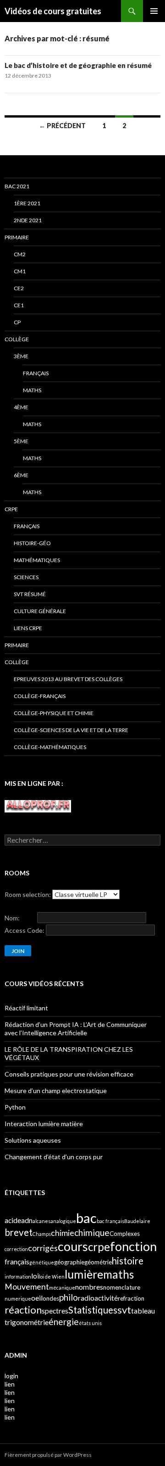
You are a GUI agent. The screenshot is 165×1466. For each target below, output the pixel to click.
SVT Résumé (30, 594)
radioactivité (98, 1297)
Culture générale (40, 611)
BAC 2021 (17, 186)
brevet (19, 1232)
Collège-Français (40, 696)
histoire (127, 1260)
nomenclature (121, 1287)
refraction (131, 1298)
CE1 (19, 305)
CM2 (20, 254)
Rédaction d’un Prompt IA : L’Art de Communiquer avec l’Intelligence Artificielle (76, 1029)
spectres (55, 1310)
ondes (51, 1298)
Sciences (26, 577)
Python (15, 1107)
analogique (63, 1221)
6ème (21, 475)
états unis (90, 1323)
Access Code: (24, 930)
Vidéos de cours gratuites (53, 11)
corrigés (43, 1248)
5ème (21, 441)
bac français (110, 1221)
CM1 (20, 271)
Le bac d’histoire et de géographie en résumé (78, 65)
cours (73, 1246)
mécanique (62, 1288)
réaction (23, 1309)
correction (16, 1249)
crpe (99, 1246)
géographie (69, 1262)
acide (13, 1220)
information (18, 1277)
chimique (92, 1232)
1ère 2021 (27, 203)
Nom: (12, 918)
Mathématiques (37, 560)
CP (17, 322)
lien (10, 1384)
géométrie (98, 1262)
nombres (89, 1286)
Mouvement (27, 1286)
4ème (21, 407)
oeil (37, 1297)
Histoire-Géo (32, 543)
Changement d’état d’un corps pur (54, 1157)
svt (124, 1309)
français (17, 1261)
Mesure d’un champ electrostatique (56, 1090)
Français (36, 373)
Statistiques (92, 1309)
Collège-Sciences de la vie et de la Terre (71, 730)
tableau (143, 1310)
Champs (42, 1234)
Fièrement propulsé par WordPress (48, 1454)
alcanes (41, 1221)
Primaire (17, 237)
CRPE (11, 509)
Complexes (125, 1233)
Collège (17, 339)
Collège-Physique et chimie (54, 713)
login (11, 1376)
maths (118, 1274)
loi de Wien (52, 1277)
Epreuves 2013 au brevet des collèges (68, 679)
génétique (41, 1262)
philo (68, 1297)
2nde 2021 (28, 220)
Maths (32, 390)
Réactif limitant (26, 1008)
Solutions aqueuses (33, 1140)
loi (35, 1275)
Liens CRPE (28, 628)
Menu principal (154, 11)
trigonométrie (27, 1322)
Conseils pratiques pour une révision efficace (69, 1074)
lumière (84, 1274)
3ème (21, 356)
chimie (62, 1233)
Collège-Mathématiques (50, 747)
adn (27, 1220)
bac (86, 1218)
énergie (64, 1321)
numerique (18, 1299)
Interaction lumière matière (44, 1124)
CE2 (19, 288)
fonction (133, 1246)
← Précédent (62, 126)
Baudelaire (137, 1221)
